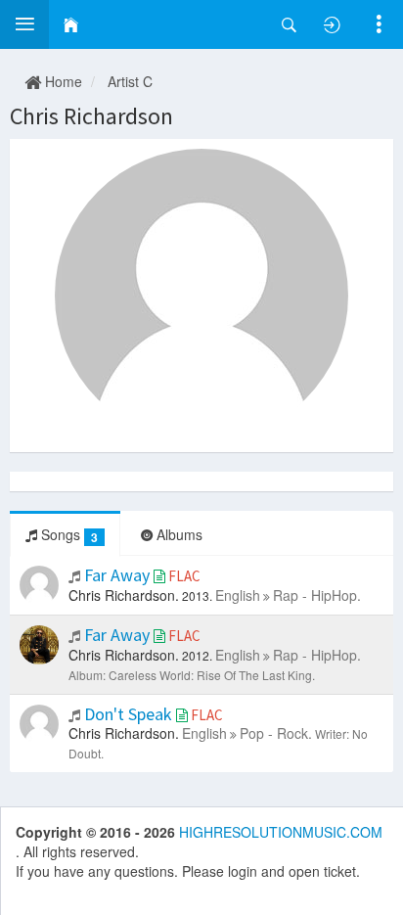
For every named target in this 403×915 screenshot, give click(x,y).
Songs (67, 535)
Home (61, 81)
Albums (177, 534)
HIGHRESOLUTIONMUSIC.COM (280, 832)
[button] (24, 24)
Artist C (130, 81)
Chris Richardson (91, 116)
